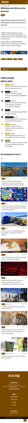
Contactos (14, 405)
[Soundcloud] (17, 413)
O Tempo (14, 402)
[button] (26, 2)
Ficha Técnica (14, 399)
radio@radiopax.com (16, 389)
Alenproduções (19, 417)
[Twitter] (15, 413)
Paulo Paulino (13, 417)
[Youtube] (13, 413)
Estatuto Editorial (14, 396)
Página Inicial (3, 27)
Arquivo (3, 15)
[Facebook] (11, 413)
